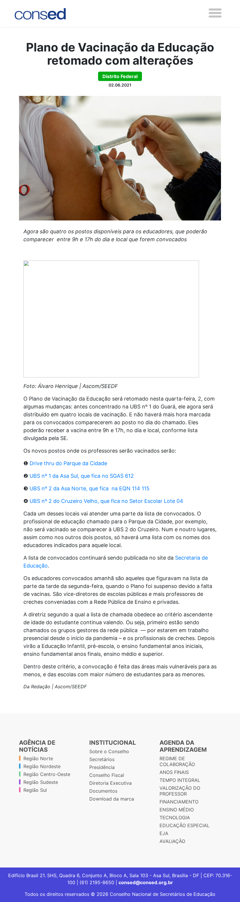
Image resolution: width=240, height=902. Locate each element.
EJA (164, 833)
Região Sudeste (40, 782)
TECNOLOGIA (175, 817)
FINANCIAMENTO (179, 802)
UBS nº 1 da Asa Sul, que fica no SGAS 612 (82, 476)
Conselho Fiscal (106, 775)
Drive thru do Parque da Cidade (68, 463)
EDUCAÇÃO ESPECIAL (185, 825)
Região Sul (35, 790)
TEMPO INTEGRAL (180, 780)
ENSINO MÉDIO (177, 810)
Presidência (102, 767)
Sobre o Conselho (109, 751)
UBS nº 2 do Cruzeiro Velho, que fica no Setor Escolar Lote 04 (106, 501)
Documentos (103, 791)
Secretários (101, 759)
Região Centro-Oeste (46, 774)
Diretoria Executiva (110, 783)
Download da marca (111, 799)
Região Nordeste (42, 766)
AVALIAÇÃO (172, 841)
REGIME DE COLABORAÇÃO (177, 761)
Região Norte (38, 758)
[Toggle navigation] (215, 13)
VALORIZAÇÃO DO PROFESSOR (180, 791)
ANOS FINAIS (174, 772)
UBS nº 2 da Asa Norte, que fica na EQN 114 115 (90, 488)
